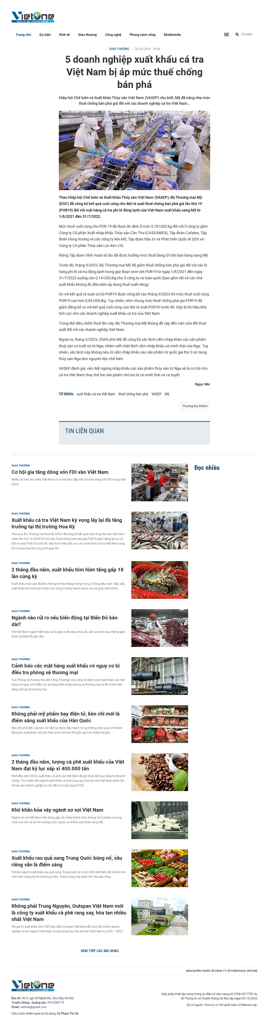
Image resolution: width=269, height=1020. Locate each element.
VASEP (156, 394)
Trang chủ (23, 35)
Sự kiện (45, 35)
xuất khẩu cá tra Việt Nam (96, 394)
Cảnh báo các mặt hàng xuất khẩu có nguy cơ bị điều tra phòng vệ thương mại (66, 669)
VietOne (34, 16)
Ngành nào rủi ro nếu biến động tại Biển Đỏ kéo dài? (65, 621)
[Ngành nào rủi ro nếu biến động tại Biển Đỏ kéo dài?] (159, 628)
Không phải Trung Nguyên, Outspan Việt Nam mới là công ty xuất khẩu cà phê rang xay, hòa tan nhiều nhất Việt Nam (69, 912)
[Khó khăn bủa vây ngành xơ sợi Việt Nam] (159, 820)
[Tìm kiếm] (237, 35)
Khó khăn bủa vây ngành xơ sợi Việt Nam (57, 810)
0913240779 (55, 1002)
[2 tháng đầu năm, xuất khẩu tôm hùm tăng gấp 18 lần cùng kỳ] (159, 580)
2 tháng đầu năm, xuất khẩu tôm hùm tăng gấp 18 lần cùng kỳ (68, 573)
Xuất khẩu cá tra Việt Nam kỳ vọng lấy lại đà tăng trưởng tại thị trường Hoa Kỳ (67, 523)
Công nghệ (113, 35)
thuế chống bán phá (133, 394)
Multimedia (172, 35)
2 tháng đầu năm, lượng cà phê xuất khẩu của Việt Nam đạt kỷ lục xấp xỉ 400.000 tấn (68, 765)
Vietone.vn (211, 1005)
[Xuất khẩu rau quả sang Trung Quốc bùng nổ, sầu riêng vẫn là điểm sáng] (159, 868)
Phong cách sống (143, 35)
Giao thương (87, 35)
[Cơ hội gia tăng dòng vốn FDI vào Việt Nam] (159, 482)
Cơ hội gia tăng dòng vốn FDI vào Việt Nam (60, 472)
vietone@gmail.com (33, 1007)
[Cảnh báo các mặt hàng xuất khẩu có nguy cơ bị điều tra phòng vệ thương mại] (159, 676)
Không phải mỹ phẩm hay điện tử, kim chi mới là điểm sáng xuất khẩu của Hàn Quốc (66, 717)
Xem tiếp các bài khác (100, 951)
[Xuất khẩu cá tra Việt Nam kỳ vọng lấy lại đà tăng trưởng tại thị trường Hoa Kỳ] (159, 530)
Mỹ (167, 394)
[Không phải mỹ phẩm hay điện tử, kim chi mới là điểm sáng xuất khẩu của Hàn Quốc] (159, 724)
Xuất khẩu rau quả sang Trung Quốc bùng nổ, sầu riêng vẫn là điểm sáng (67, 861)
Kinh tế (64, 35)
